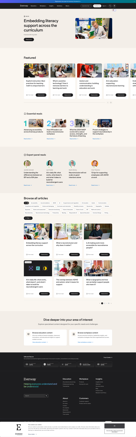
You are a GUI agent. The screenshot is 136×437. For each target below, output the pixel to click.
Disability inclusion (79, 206)
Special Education (85, 212)
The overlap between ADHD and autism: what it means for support (67, 282)
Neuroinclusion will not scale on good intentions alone (77, 175)
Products (81, 382)
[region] (68, 84)
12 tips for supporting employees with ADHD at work (100, 175)
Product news (99, 390)
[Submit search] (46, 395)
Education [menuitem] (33, 6)
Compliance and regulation (32, 206)
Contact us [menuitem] (97, 6)
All (27, 203)
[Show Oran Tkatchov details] (95, 167)
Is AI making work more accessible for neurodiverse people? (97, 245)
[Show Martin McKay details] (72, 167)
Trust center (66, 414)
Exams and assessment (40, 209)
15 (108, 303)
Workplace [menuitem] (42, 6)
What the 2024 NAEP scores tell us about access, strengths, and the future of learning (78, 133)
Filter (28, 218)
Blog (97, 388)
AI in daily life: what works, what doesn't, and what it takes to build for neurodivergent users (54, 177)
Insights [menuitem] (51, 6)
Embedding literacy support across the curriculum (41, 25)
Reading (64, 212)
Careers (65, 405)
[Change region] (114, 10)
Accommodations (46, 203)
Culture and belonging (48, 206)
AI (60, 203)
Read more (30, 39)
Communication (103, 203)
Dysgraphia (99, 206)
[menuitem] (86, 5)
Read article (42, 95)
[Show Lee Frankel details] (49, 167)
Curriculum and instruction (64, 206)
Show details (31, 434)
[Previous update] (108, 102)
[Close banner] (134, 1)
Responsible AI (73, 212)
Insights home (99, 382)
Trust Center (107, 357)
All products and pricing (69, 382)
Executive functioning (55, 209)
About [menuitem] (67, 6)
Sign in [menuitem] (104, 6)
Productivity (56, 212)
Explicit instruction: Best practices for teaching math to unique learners (35, 83)
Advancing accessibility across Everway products (33, 131)
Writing (106, 212)
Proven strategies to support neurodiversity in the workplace (102, 132)
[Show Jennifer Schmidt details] (27, 167)
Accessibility (35, 203)
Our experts (66, 407)
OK (114, 425)
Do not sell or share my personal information (115, 431)
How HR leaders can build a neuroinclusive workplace (55, 132)
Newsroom (65, 410)
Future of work (80, 209)
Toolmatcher (66, 386)
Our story (65, 403)
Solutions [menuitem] (59, 6)
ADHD (55, 203)
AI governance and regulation (71, 203)
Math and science (96, 209)
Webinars (98, 384)
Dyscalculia (90, 206)
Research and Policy (101, 392)
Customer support (84, 401)
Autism (94, 203)
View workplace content (85, 342)
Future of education (68, 209)
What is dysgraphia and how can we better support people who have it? (97, 282)
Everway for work (83, 384)
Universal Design (98, 212)
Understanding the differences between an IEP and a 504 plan (33, 175)
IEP (87, 209)
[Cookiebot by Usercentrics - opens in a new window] (19, 434)
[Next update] (111, 102)
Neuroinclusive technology (43, 212)
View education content (39, 342)
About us (65, 401)
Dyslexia (107, 206)
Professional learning (68, 384)
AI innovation (86, 203)
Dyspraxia (28, 209)
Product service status (85, 403)
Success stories (100, 386)
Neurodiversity (29, 212)
